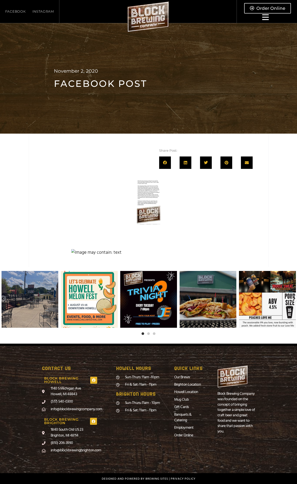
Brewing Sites (156, 478)
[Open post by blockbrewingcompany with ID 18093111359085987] (30, 299)
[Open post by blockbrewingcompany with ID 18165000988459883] (267, 299)
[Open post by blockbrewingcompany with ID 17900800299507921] (89, 299)
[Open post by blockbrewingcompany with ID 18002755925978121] (208, 299)
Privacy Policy (183, 478)
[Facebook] (93, 380)
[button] (165, 162)
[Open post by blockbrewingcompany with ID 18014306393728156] (148, 299)
